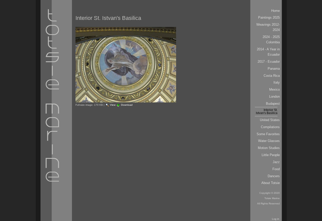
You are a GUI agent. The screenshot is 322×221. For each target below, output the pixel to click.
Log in (275, 218)
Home (275, 11)
